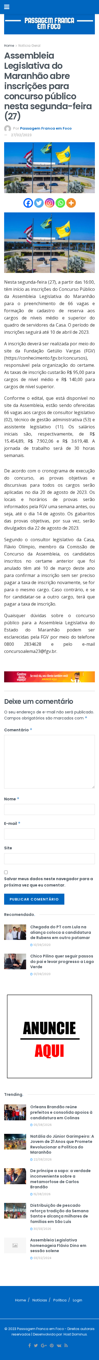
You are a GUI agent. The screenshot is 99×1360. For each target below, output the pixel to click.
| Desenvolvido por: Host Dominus (59, 1334)
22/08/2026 (42, 1159)
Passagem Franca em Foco (46, 128)
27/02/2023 (21, 135)
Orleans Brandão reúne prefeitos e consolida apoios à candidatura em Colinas (61, 1112)
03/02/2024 (42, 1258)
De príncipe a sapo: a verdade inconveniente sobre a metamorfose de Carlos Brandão (60, 1179)
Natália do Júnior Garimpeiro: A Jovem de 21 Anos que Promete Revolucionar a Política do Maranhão (62, 1144)
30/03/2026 (42, 1229)
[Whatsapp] (60, 203)
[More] (71, 203)
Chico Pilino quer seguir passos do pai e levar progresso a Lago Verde (62, 961)
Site (8, 848)
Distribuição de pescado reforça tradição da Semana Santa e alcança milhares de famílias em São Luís (59, 1213)
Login (77, 1300)
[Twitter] (39, 203)
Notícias (39, 1300)
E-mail (12, 823)
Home (9, 45)
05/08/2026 (42, 1125)
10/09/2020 (42, 945)
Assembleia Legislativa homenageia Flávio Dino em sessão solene (58, 1245)
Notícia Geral (29, 45)
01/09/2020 (42, 974)
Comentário (18, 730)
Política (60, 1300)
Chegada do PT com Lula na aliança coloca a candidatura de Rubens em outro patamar (60, 932)
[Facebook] (28, 203)
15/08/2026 (42, 1194)
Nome (12, 799)
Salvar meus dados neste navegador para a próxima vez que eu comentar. (48, 882)
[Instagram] (49, 203)
